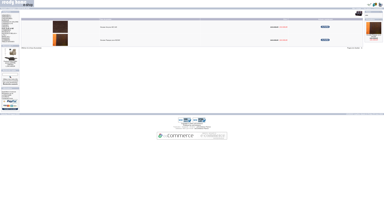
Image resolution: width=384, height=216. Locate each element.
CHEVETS (5, 27)
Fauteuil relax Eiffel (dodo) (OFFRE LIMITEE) (10, 62)
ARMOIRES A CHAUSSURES (7, 17)
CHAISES (5, 25)
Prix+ (285, 19)
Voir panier (367, 8)
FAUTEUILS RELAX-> (9, 33)
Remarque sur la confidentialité (7, 94)
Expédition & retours (9, 92)
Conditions (5, 97)
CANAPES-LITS (7, 23)
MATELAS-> (6, 37)
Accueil (4, 8)
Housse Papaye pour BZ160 (110, 40)
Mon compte (356, 8)
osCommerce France (203, 127)
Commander (378, 8)
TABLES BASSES (8, 41)
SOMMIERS (6, 40)
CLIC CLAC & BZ (23, 8)
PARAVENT (6, 38)
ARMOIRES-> (6, 15)
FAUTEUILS (6, 32)
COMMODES (6, 30)
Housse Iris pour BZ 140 (108, 27)
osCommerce (198, 123)
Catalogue (12, 8)
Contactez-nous (7, 98)
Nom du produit (106, 19)
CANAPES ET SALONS (10, 22)
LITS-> (4, 35)
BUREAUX (5, 20)
